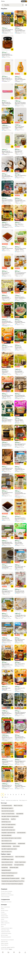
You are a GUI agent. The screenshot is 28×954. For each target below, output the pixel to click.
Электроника (4, 914)
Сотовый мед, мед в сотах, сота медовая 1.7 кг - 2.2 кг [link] (20, 616)
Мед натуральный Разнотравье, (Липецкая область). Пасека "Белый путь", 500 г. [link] (20, 322)
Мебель (2, 908)
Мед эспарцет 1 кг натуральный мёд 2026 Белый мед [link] (19, 469)
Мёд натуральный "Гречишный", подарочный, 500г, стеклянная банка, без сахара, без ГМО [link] (20, 786)
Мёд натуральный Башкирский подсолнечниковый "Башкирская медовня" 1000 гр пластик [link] (6, 273)
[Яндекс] (10, 949)
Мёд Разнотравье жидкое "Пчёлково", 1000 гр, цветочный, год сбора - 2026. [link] (20, 762)
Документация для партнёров (7, 894)
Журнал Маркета (4, 945)
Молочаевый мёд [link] (5, 518)
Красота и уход (4, 921)
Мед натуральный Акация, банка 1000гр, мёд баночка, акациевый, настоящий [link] (7, 591)
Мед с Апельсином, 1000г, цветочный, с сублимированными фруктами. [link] (7, 347)
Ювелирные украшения (6, 936)
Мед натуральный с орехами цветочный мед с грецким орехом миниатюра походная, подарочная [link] (7, 55)
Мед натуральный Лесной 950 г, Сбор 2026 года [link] (20, 444)
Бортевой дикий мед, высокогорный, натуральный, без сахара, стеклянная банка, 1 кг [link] (7, 127)
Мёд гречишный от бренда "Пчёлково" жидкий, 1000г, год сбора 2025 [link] (7, 396)
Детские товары (4, 935)
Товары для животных (5, 931)
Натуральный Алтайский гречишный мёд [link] (7, 567)
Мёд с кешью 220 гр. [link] (19, 224)
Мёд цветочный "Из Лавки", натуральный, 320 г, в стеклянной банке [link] (7, 79)
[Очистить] (22, 5)
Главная (3, 952)
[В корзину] (12, 25)
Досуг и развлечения (5, 906)
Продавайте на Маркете (6, 893)
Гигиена (2, 912)
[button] (26, 5)
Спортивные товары (5, 929)
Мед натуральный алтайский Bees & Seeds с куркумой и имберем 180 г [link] (20, 30)
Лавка (8, 952)
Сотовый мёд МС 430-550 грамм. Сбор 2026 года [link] (7, 469)
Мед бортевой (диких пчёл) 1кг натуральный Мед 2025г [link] (20, 298)
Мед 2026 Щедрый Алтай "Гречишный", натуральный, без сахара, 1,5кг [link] (7, 493)
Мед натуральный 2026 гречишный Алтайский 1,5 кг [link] (20, 396)
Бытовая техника (4, 910)
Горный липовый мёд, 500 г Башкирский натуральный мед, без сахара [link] (7, 762)
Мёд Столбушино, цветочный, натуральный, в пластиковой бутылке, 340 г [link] (20, 79)
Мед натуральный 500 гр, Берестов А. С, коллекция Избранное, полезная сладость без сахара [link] (7, 200)
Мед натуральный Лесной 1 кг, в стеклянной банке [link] (20, 273)
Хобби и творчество (5, 922)
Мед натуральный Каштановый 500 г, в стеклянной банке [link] (19, 372)
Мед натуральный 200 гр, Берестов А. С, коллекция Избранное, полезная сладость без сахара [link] (20, 519)
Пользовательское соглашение (7, 939)
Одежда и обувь (4, 915)
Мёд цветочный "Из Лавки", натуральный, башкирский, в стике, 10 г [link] (7, 103)
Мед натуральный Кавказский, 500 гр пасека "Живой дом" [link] (7, 664)
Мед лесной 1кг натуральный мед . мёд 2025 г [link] (6, 616)
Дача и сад (3, 924)
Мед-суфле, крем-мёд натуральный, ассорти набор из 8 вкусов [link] (19, 591)
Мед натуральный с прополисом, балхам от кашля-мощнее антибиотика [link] (6, 444)
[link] (7, 805)
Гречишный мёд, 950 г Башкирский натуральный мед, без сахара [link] (7, 322)
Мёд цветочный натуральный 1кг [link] (18, 347)
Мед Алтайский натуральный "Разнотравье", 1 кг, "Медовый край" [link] (6, 372)
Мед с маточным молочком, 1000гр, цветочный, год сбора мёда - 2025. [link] (19, 543)
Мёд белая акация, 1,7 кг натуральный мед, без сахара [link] (7, 786)
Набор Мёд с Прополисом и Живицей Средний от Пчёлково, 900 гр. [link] (20, 713)
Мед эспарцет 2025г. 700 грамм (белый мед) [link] (20, 567)
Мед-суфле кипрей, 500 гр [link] (20, 175)
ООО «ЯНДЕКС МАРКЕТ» (9, 947)
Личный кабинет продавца (6, 891)
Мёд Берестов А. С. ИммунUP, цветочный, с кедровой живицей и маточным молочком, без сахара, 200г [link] (7, 713)
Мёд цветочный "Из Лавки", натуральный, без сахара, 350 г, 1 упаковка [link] (7, 152)
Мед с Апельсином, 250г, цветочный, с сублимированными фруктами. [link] (20, 689)
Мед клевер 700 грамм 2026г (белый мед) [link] (20, 640)
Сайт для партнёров (5, 896)
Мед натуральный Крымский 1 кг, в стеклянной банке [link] (18, 151)
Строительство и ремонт (6, 933)
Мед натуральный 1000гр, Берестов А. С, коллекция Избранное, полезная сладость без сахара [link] (20, 103)
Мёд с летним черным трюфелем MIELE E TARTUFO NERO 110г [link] (19, 127)
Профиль (25, 952)
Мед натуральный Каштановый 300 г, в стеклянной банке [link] (6, 298)
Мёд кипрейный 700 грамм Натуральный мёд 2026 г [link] (20, 737)
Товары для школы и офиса (6, 928)
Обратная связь (4, 941)
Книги (2, 926)
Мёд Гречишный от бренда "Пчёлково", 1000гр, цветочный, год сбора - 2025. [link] (20, 249)
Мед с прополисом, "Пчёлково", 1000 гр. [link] (19, 420)
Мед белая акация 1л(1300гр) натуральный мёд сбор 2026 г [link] (7, 640)
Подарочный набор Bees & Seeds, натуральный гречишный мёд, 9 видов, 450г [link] (7, 30)
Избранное (14, 952)
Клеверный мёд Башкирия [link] (7, 248)
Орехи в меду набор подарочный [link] (6, 689)
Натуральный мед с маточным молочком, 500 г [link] (20, 493)
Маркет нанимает (4, 943)
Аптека (2, 919)
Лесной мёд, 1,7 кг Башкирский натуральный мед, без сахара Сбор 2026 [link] (7, 737)
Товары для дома (4, 917)
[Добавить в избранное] (12, 12)
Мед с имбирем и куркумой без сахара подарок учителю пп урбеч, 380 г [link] (6, 225)
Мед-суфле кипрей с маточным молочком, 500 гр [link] (7, 176)
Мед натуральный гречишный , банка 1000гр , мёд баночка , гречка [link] (20, 200)
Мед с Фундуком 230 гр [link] (20, 663)
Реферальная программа (6, 901)
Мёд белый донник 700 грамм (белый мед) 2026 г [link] (7, 543)
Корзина (19, 952)
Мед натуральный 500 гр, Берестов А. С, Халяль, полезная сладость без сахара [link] (7, 420)
